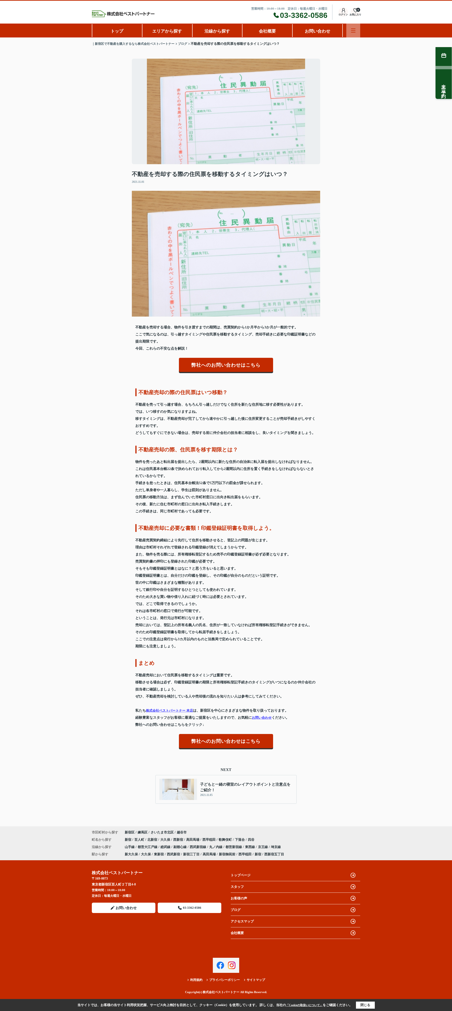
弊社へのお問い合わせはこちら (226, 364)
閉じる (365, 1005)
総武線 (166, 847)
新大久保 (131, 854)
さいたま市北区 (162, 832)
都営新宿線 (234, 847)
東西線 (250, 847)
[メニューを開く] (353, 30)
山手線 (130, 847)
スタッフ (237, 887)
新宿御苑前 (227, 854)
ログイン (343, 14)
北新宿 (152, 839)
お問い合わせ (317, 31)
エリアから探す (167, 31)
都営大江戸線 (148, 847)
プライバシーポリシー (224, 980)
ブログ (236, 910)
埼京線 (276, 847)
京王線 (263, 847)
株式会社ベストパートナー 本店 (169, 710)
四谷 (251, 839)
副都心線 (181, 847)
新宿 (128, 839)
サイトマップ (256, 980)
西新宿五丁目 (274, 854)
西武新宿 (173, 854)
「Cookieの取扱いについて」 (304, 1005)
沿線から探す (217, 31)
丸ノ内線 (216, 847)
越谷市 (182, 832)
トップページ (240, 875)
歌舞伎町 (226, 839)
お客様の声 (239, 898)
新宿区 (130, 832)
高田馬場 (193, 839)
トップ (117, 31)
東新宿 (159, 854)
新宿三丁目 (191, 854)
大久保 (165, 839)
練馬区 (143, 832)
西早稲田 (209, 839)
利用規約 (196, 980)
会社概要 (267, 31)
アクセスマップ (242, 921)
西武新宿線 (198, 847)
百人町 (139, 839)
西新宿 (178, 839)
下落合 (240, 839)
